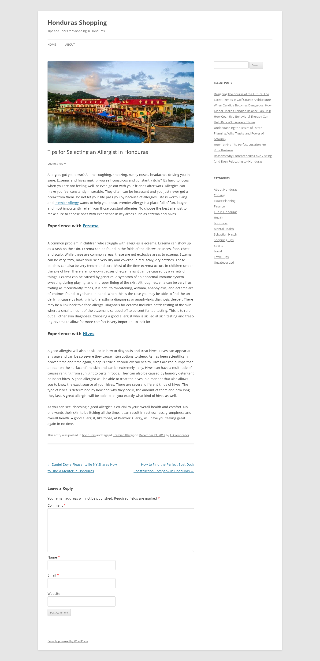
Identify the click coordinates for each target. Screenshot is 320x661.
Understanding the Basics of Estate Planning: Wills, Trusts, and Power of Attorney (239, 133)
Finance (219, 206)
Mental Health (224, 229)
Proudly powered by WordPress (68, 641)
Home (52, 45)
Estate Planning (224, 201)
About (70, 45)
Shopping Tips (224, 240)
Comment (57, 505)
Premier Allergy (67, 202)
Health (218, 217)
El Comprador (179, 435)
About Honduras (225, 189)
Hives (88, 333)
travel (218, 251)
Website (54, 593)
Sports (218, 245)
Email (53, 575)
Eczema (91, 226)
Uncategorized (224, 262)
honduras (89, 435)
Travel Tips (221, 257)
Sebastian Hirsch (225, 234)
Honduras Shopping (77, 22)
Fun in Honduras (225, 212)
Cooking (219, 195)
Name (54, 557)
